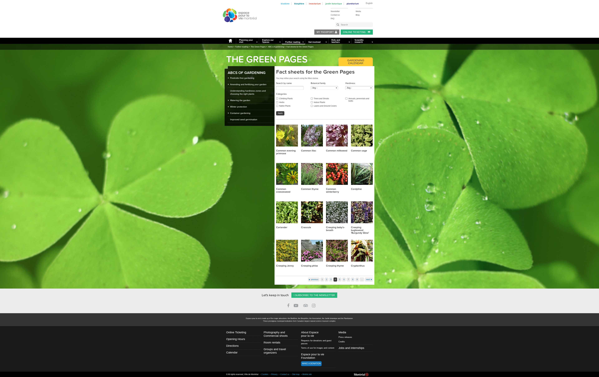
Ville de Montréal (361, 374)
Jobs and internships (351, 348)
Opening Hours (235, 339)
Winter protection (238, 106)
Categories (281, 94)
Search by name (284, 83)
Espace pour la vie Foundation (312, 356)
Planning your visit (246, 41)
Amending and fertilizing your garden (248, 84)
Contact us (335, 15)
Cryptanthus (358, 265)
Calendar (232, 352)
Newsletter (335, 11)
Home (230, 41)
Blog (358, 15)
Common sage (359, 150)
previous (314, 279)
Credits (341, 342)
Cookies (264, 374)
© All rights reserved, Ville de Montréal (242, 374)
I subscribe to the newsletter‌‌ (314, 295)
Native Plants (284, 106)
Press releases (345, 337)
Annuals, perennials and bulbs (358, 99)
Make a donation (311, 363)
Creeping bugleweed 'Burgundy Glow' (360, 230)
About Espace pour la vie (310, 334)
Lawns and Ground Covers (325, 106)
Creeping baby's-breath (335, 229)
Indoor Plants (319, 102)
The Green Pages (258, 47)
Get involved (314, 42)
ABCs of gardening (276, 47)
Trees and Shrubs (321, 98)
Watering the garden (240, 100)
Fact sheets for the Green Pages (300, 47)
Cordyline (356, 189)
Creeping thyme (335, 265)
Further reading (292, 42)
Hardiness (350, 83)
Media (358, 11)
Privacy (274, 374)
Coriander (281, 227)
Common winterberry (332, 190)
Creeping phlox (309, 265)
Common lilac (308, 150)
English (369, 3)
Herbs (281, 102)
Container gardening (240, 113)
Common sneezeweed (283, 190)
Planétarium (353, 3)
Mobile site (307, 374)
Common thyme (310, 189)
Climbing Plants (286, 98)
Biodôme (285, 3)
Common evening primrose (286, 152)
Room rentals (272, 342)
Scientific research (359, 41)
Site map (296, 374)
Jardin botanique (333, 3)
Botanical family (318, 83)
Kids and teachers (335, 41)
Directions (232, 345)
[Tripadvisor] (305, 304)
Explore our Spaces (268, 41)
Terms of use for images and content (317, 348)
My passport (325, 32)
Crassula (306, 227)
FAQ (332, 18)
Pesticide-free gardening (242, 78)
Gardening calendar (355, 62)
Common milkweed (336, 150)
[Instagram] (314, 305)
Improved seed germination (243, 119)
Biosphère (299, 3)
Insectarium (315, 3)
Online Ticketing (354, 32)
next (368, 279)
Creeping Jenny (285, 265)
